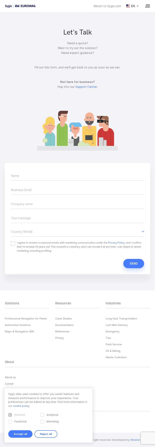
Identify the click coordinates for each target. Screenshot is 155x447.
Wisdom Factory (140, 439)
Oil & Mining (113, 350)
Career (9, 383)
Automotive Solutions (18, 325)
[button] (77, 232)
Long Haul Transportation (121, 318)
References (62, 331)
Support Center (86, 87)
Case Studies (63, 318)
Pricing (59, 337)
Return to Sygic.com (107, 6)
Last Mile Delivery (117, 325)
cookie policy (21, 405)
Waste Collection (116, 357)
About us (10, 377)
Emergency (112, 331)
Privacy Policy (116, 242)
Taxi (108, 337)
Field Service (114, 344)
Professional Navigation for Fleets (26, 318)
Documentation (64, 325)
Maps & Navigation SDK (19, 331)
